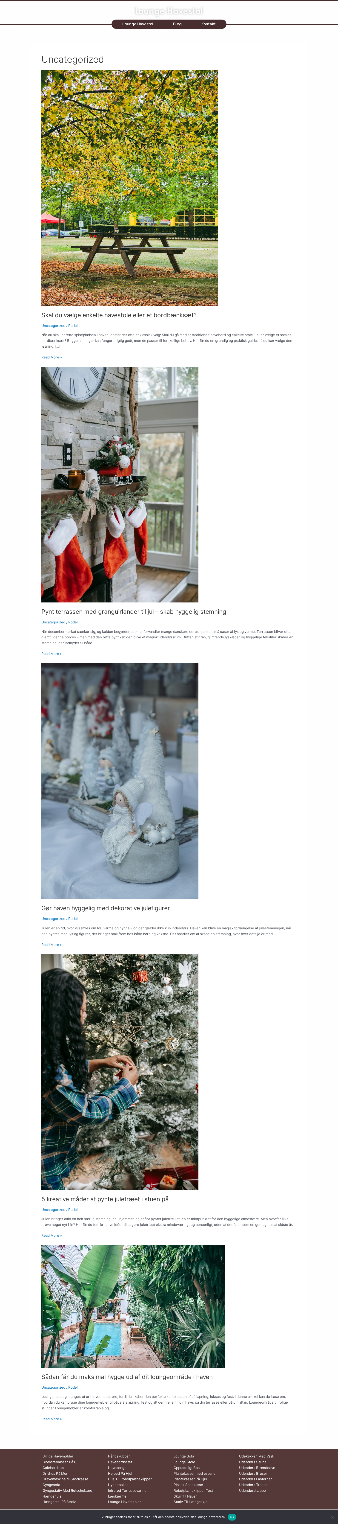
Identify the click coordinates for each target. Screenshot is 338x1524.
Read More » (51, 357)
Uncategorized (53, 325)
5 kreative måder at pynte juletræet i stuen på (105, 1199)
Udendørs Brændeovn (257, 1468)
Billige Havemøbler (58, 1456)
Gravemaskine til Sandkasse (65, 1479)
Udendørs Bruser (253, 1473)
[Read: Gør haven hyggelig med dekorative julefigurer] (119, 781)
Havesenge (117, 1468)
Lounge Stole (184, 1462)
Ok (232, 1517)
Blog (177, 24)
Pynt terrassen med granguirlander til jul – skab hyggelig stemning (133, 611)
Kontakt (208, 24)
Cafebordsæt (53, 1468)
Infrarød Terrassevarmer (128, 1490)
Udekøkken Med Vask (256, 1456)
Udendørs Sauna (252, 1462)
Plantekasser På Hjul (190, 1479)
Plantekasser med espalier (195, 1473)
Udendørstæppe (252, 1490)
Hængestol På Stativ (59, 1502)
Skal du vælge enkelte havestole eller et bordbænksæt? (119, 315)
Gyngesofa (51, 1485)
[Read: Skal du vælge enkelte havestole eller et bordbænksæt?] (129, 188)
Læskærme (117, 1496)
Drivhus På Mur (55, 1473)
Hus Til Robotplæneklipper (130, 1479)
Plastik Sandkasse (188, 1485)
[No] (332, 1517)
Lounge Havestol (169, 10)
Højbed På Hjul (120, 1473)
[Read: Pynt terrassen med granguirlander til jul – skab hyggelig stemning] (119, 484)
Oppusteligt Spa (187, 1468)
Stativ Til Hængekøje (191, 1502)
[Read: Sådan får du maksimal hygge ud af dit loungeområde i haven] (133, 1306)
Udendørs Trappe (253, 1485)
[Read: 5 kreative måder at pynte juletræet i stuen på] (119, 1072)
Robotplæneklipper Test (193, 1490)
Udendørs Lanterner (255, 1479)
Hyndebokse (118, 1485)
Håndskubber (119, 1456)
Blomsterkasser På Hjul (61, 1462)
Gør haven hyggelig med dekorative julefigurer (105, 908)
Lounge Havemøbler (124, 1502)
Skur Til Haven (186, 1496)
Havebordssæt (120, 1462)
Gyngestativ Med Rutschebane (67, 1490)
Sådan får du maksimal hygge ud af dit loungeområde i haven (127, 1376)
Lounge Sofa (184, 1456)
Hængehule (52, 1496)
